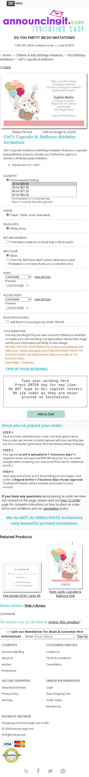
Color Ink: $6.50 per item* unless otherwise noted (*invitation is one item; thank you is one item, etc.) (40, 262)
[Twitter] (51, 771)
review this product (63, 622)
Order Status (54, 700)
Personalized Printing (24, 180)
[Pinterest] (63, 771)
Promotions (9, 671)
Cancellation (54, 664)
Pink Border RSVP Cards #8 (21, 596)
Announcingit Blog (13, 652)
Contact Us (53, 652)
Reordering (53, 706)
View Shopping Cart (58, 694)
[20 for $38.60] (44, 184)
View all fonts (43, 277)
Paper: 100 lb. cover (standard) (30, 215)
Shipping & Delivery (14, 687)
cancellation (51, 508)
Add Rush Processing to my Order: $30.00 (37, 322)
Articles (6, 664)
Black (13, 255)
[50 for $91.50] (44, 195)
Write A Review (35, 606)
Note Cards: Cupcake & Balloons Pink (65, 594)
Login (49, 687)
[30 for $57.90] (44, 188)
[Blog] (26, 771)
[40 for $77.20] (44, 191)
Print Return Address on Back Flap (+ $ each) (41, 242)
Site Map (7, 700)
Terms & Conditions (58, 658)
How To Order (70, 500)
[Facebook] (38, 771)
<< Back (5, 67)
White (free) (18, 228)
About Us (7, 658)
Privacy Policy (10, 694)
